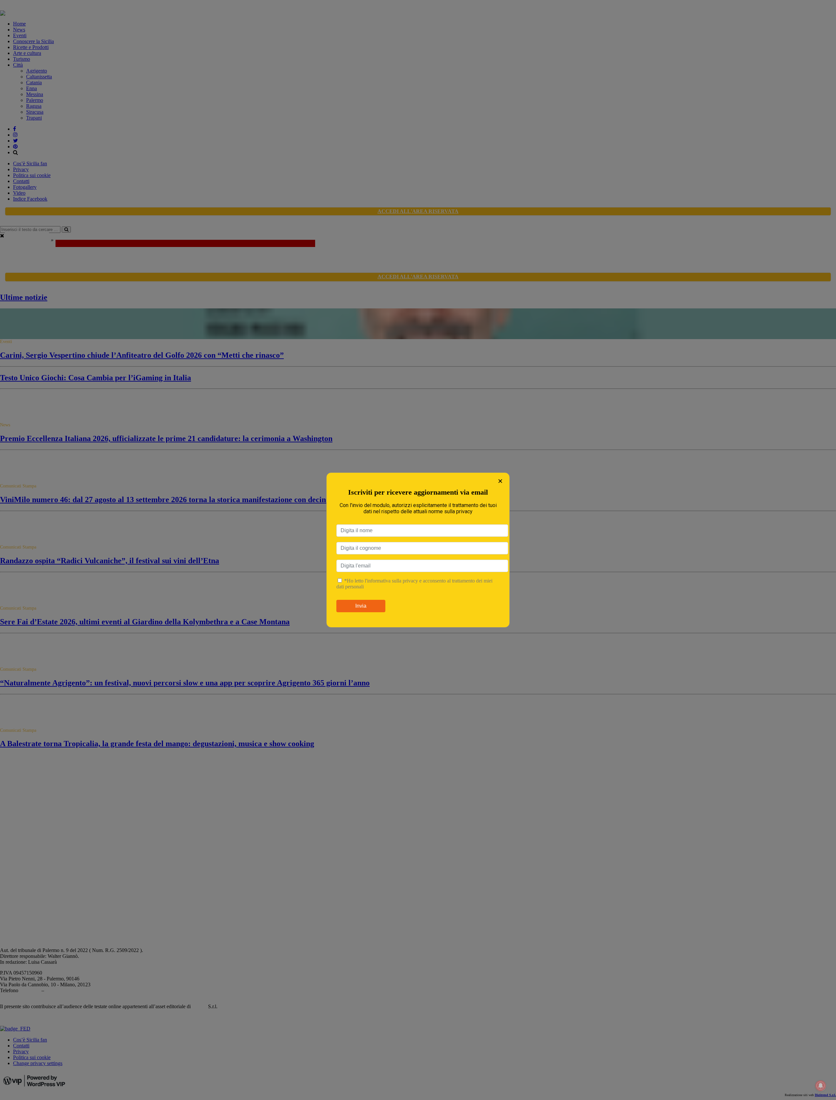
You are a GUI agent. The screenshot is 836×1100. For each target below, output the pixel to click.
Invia (360, 606)
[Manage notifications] (820, 1085)
